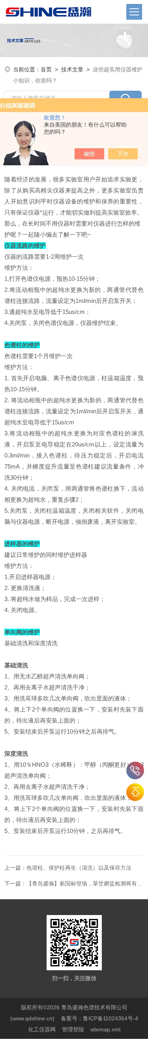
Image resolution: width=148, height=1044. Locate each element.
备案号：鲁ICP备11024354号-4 (99, 1018)
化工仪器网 (42, 1029)
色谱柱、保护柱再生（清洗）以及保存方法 (78, 868)
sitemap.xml (105, 1029)
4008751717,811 (135, 770)
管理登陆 (73, 1029)
